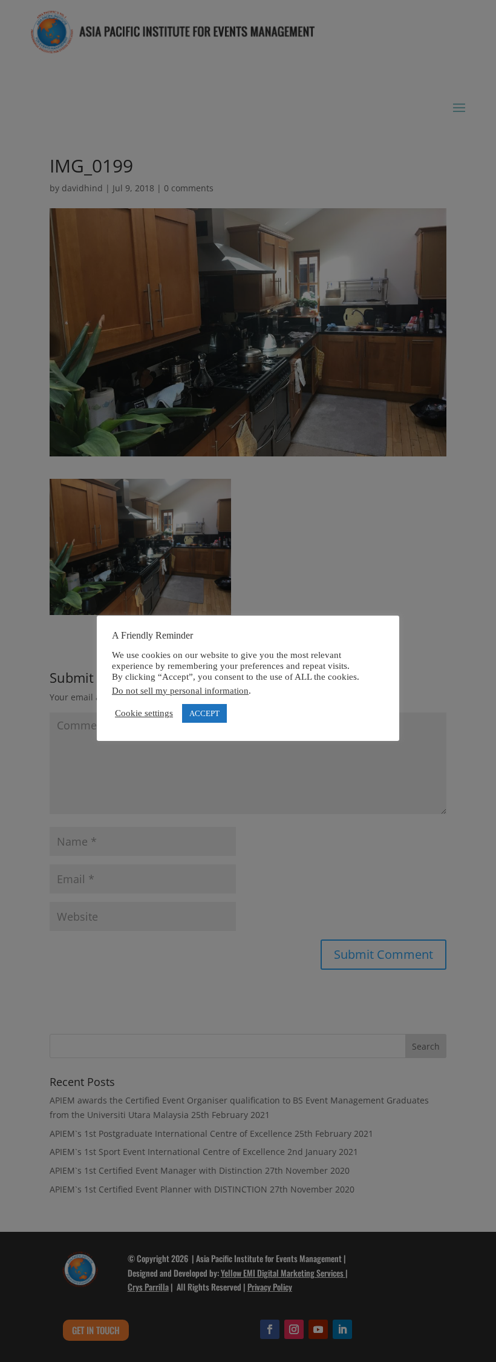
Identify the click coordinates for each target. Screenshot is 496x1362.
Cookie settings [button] (144, 713)
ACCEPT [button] (204, 713)
